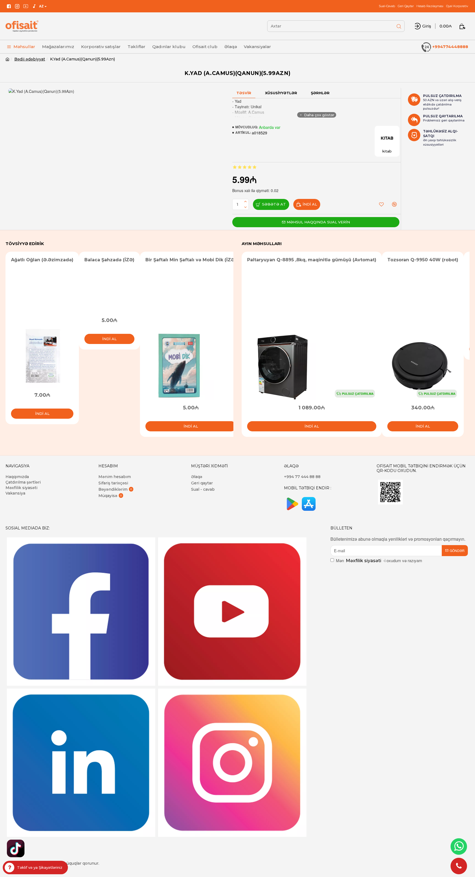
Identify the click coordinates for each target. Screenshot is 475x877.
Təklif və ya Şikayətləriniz (39, 867)
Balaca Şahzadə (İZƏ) (109, 259)
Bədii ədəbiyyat (29, 59)
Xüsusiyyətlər (281, 93)
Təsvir (243, 93)
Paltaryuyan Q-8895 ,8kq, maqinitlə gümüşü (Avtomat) (311, 259)
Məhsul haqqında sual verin (318, 222)
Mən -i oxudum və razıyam (379, 560)
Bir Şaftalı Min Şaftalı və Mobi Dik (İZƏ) (190, 259)
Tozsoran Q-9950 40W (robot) (422, 259)
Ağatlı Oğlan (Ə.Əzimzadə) (42, 259)
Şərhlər (320, 93)
